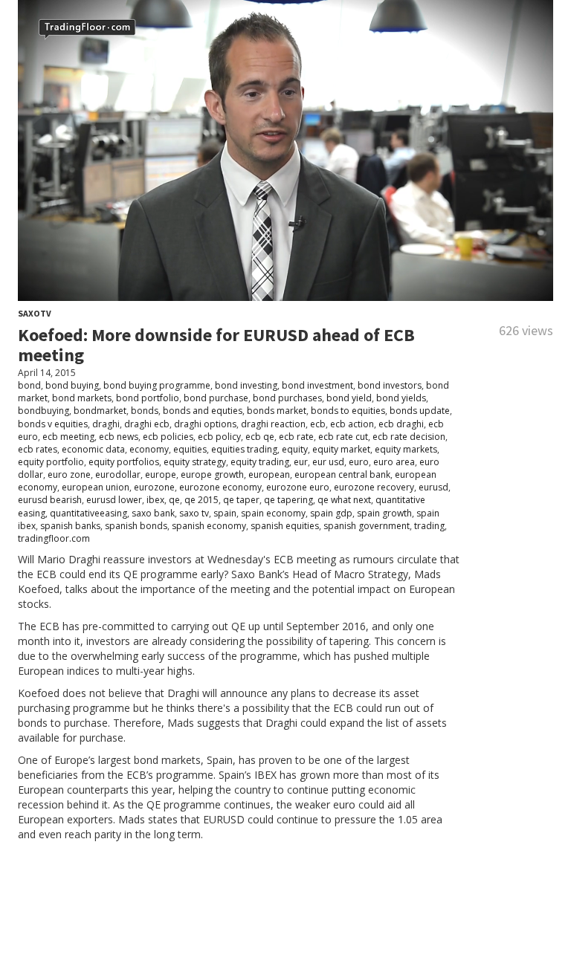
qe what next (344, 499)
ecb (318, 424)
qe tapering (288, 499)
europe (160, 474)
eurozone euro (297, 487)
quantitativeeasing (88, 513)
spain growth (384, 513)
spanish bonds (136, 525)
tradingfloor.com (54, 538)
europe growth (212, 474)
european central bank (342, 474)
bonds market (276, 410)
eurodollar (118, 474)
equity (295, 449)
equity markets (406, 449)
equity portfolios (123, 462)
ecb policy (219, 436)
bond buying (72, 385)
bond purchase (216, 398)
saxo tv (194, 513)
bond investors (390, 385)
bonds (144, 410)
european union (95, 487)
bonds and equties (202, 410)
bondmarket (100, 410)
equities (190, 449)
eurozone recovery (374, 487)
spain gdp (331, 513)
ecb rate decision (408, 436)
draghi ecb (147, 424)
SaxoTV (34, 313)
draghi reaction (273, 424)
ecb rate (296, 436)
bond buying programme (156, 385)
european (269, 474)
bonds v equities (53, 424)
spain (224, 513)
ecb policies (168, 436)
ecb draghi (401, 424)
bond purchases (287, 398)
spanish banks (70, 525)
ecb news (118, 436)
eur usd (328, 462)
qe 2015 (201, 499)
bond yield (349, 398)
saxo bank (153, 513)
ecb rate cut (343, 436)
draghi (106, 424)
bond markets (82, 398)
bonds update (420, 410)
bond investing (246, 385)
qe (174, 499)
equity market (341, 449)
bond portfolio (147, 398)
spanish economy (209, 525)
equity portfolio (51, 462)
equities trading (244, 449)
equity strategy (195, 462)
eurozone (154, 487)
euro (359, 462)
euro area (394, 462)
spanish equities (285, 525)
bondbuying (43, 410)
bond (29, 385)
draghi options (205, 424)
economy (149, 449)
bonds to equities (348, 410)
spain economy (273, 513)
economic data (93, 449)
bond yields (401, 398)
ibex (155, 499)
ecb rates (37, 449)
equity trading (259, 462)
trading (429, 525)
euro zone (69, 474)
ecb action (352, 424)
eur (301, 462)
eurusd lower (114, 499)
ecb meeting (68, 436)
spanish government (366, 525)
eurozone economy (220, 487)
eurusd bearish (50, 499)
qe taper (241, 499)
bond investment (317, 385)
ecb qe (259, 436)
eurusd (433, 487)
